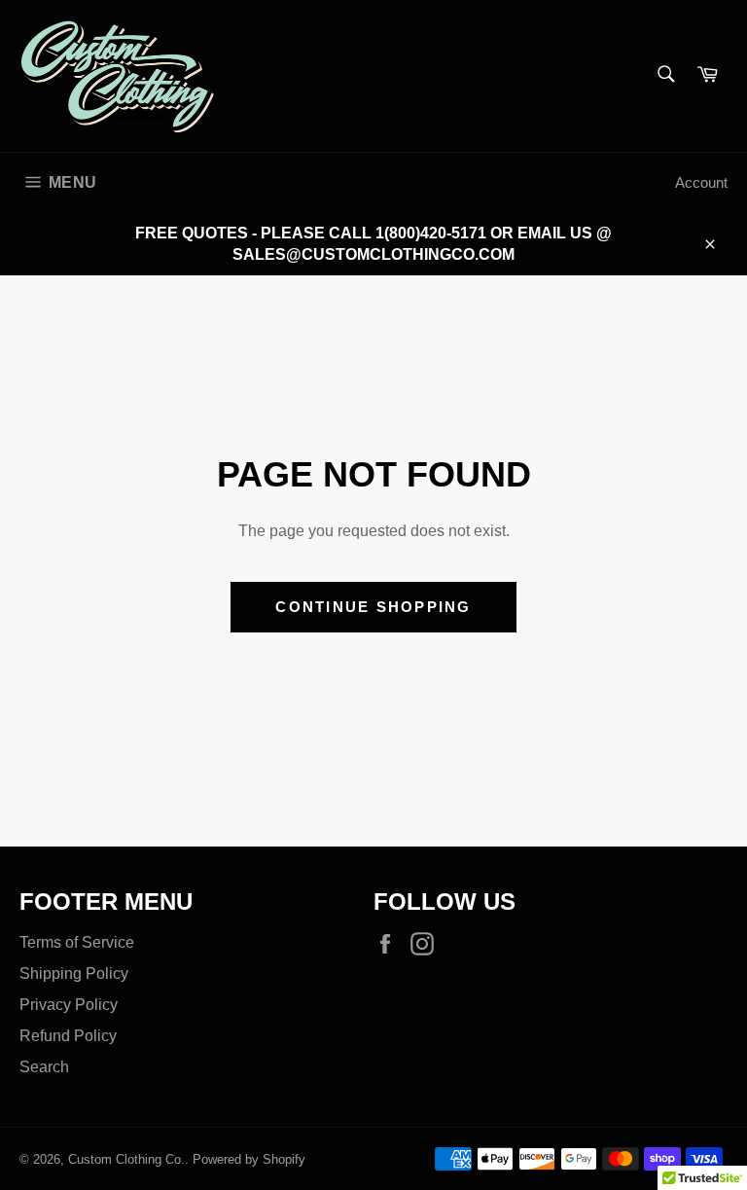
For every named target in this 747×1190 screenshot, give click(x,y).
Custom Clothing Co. (126, 1159)
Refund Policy (68, 1036)
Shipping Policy (73, 973)
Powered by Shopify (249, 1159)
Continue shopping (373, 606)
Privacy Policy (68, 1004)
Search (44, 1067)
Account (701, 182)
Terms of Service (76, 942)
